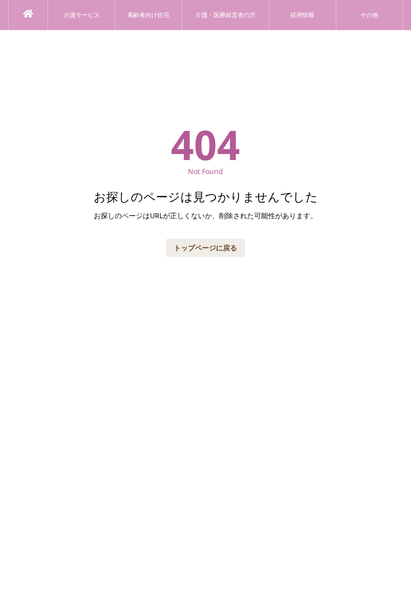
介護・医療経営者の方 (225, 15)
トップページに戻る (205, 247)
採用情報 (302, 15)
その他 (369, 15)
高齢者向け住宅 (148, 15)
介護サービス (82, 15)
